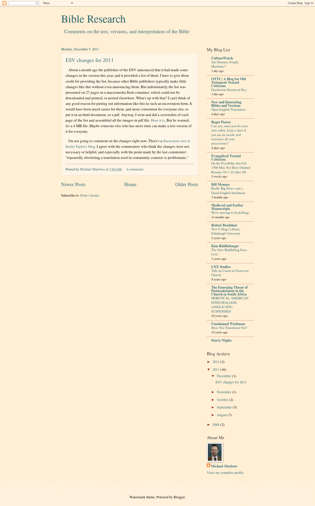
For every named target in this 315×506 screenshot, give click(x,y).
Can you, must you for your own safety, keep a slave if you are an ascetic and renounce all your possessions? (229, 134)
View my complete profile (225, 472)
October (223, 399)
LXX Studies (221, 266)
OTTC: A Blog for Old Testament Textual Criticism (228, 82)
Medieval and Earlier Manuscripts (227, 206)
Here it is (158, 120)
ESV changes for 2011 (90, 59)
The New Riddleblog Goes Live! (229, 251)
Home (130, 184)
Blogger (179, 497)
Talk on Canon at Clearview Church (230, 272)
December (224, 375)
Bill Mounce (220, 184)
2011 (216, 369)
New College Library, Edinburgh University (225, 231)
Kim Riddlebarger (225, 245)
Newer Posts (73, 184)
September (225, 407)
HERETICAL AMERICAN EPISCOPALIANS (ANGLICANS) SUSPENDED (229, 304)
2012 (216, 361)
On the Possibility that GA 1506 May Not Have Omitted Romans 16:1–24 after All (230, 167)
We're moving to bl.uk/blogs (230, 212)
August (222, 415)
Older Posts (186, 184)
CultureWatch (222, 58)
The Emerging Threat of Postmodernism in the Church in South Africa (229, 291)
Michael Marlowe (224, 466)
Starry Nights (221, 340)
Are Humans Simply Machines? (225, 64)
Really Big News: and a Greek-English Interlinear (228, 190)
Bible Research (93, 18)
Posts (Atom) (89, 195)
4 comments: (135, 169)
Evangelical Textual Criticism (226, 157)
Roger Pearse (221, 122)
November (224, 392)
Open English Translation (228, 109)
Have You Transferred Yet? (229, 327)
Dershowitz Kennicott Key (229, 89)
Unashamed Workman (228, 323)
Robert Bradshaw (224, 225)
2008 (216, 424)
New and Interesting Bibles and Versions (226, 103)
